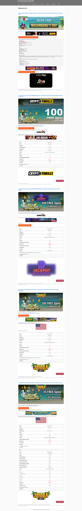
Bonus (20, 183)
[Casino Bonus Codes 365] (26, 1)
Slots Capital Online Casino (29, 31)
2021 (19, 184)
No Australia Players (51, 377)
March (39, 377)
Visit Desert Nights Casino (26, 72)
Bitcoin (20, 283)
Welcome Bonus (41, 4)
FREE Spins (29, 4)
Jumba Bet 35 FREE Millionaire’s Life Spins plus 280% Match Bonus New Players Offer (40, 382)
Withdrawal (41, 283)
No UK (55, 377)
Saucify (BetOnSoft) (26, 90)
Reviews (59, 4)
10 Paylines (20, 505)
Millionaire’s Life (22, 31)
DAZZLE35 (31, 505)
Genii (32, 377)
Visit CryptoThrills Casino (26, 128)
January (34, 377)
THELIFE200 (20, 217)
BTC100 (51, 134)
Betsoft (27, 377)
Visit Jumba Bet (23, 315)
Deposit (29, 283)
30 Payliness (22, 377)
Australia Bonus (53, 4)
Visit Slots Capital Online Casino (28, 37)
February (30, 377)
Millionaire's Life (36, 184)
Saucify (22, 90)
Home (19, 4)
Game (34, 283)
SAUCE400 (23, 49)
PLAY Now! (60, 181)
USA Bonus (47, 4)
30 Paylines (22, 184)
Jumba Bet (34, 252)
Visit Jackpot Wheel (24, 225)
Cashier (26, 283)
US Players (40, 90)
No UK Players (58, 377)
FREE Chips (23, 4)
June (38, 505)
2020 (23, 505)
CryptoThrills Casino (31, 184)
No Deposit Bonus (35, 4)
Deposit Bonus (23, 183)
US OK (37, 90)
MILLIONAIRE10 (23, 41)
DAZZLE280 (53, 416)
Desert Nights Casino (38, 31)
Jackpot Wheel (33, 213)
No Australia (46, 377)
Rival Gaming (61, 377)
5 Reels (25, 184)
